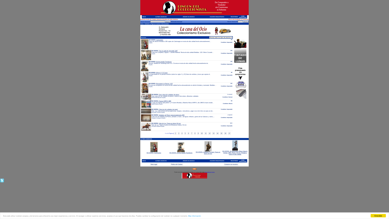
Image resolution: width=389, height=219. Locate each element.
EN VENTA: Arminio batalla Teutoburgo (180, 153)
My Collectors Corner (210, 172)
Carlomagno (159, 40)
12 (209, 133)
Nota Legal (154, 164)
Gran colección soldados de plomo (169, 94)
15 (221, 133)
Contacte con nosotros (231, 164)
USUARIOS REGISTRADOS (217, 16)
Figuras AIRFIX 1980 (165, 101)
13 (213, 133)
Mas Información (194, 216)
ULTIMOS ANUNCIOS (161, 16)
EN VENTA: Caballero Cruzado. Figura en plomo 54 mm (208, 152)
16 (225, 133)
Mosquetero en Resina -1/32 (164, 83)
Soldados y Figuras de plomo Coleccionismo (157, 23)
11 (205, 133)
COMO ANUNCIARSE (242, 17)
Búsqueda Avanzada (176, 21)
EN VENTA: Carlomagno (154, 153)
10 (202, 133)
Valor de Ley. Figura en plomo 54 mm (170, 123)
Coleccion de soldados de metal (168, 109)
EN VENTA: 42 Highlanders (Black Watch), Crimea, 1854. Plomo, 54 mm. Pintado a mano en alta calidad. (235, 153)
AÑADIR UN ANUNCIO (189, 16)
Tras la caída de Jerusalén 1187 (168, 51)
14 (217, 133)
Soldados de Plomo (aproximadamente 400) (171, 115)
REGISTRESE (234, 16)
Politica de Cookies (176, 164)
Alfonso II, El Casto (162, 73)
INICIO (144, 16)
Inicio (142, 23)
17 (229, 133)
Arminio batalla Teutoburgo (164, 62)
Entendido (378, 215)
